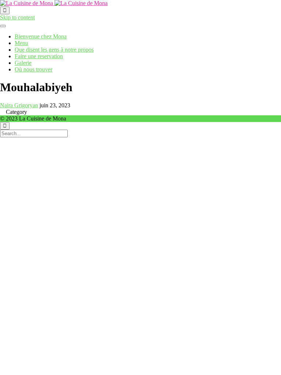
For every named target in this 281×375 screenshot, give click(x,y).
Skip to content (17, 17)
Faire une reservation (39, 56)
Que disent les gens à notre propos (54, 50)
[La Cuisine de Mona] (54, 3)
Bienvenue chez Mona (41, 36)
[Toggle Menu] (3, 26)
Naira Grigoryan (19, 105)
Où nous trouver (33, 69)
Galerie (23, 63)
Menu (21, 43)
